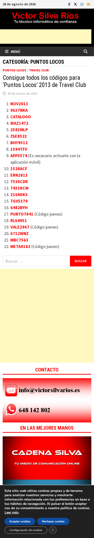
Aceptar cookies (19, 521)
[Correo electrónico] (88, 4)
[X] (76, 4)
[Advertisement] (47, 316)
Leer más (12, 512)
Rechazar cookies (53, 521)
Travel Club (39, 70)
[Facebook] (70, 4)
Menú (15, 51)
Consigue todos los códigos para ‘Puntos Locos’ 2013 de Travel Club (44, 81)
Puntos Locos (14, 70)
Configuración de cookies (25, 530)
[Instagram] (82, 4)
